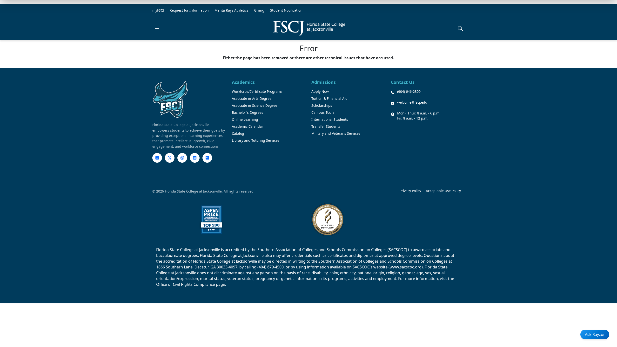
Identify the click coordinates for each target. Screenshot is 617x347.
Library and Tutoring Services (255, 140)
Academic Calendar (247, 126)
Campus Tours (323, 112)
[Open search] (460, 28)
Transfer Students (325, 126)
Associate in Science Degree (254, 105)
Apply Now (320, 91)
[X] (169, 158)
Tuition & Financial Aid (329, 98)
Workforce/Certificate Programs (257, 91)
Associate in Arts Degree (251, 98)
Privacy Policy (410, 190)
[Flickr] (207, 158)
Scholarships (321, 105)
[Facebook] (157, 158)
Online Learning (245, 119)
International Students (329, 119)
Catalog (238, 133)
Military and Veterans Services (335, 133)
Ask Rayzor (595, 334)
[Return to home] (309, 28)
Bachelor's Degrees (247, 112)
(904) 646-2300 (409, 91)
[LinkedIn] (195, 158)
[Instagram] (182, 158)
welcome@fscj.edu (412, 102)
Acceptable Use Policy (443, 190)
